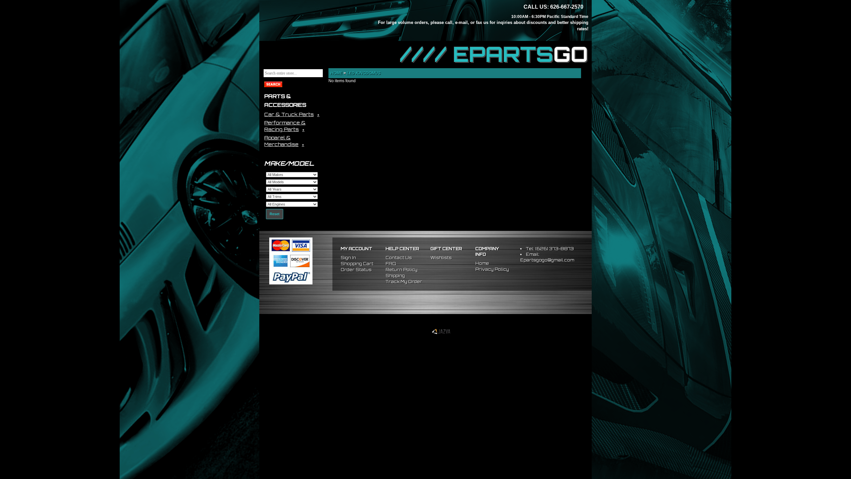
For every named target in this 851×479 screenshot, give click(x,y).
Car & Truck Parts (289, 114)
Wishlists (441, 257)
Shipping (395, 275)
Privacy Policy (492, 269)
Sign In (348, 257)
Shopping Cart (357, 263)
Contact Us (399, 257)
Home (336, 73)
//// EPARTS (494, 54)
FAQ (391, 263)
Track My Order (404, 281)
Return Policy (402, 269)
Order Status (356, 269)
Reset (275, 214)
